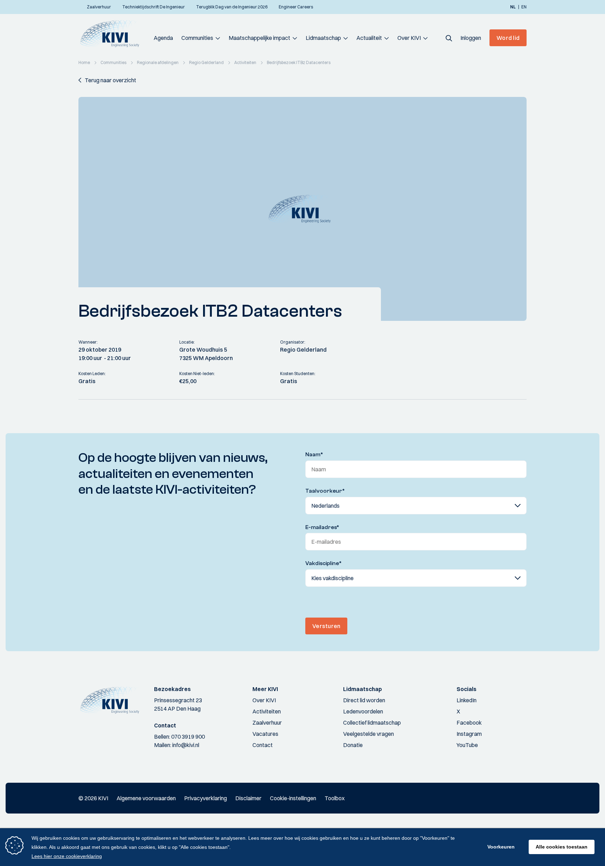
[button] (449, 37)
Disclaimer (248, 798)
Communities (197, 37)
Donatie (353, 744)
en (524, 7)
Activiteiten (266, 711)
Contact (262, 744)
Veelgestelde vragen (368, 733)
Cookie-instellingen (293, 798)
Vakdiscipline (323, 563)
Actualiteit (369, 37)
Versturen (326, 625)
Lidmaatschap (323, 37)
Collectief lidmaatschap (372, 722)
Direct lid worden (364, 700)
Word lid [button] (508, 37)
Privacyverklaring (205, 798)
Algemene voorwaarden (146, 798)
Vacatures (265, 733)
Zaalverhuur (267, 722)
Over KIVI (409, 37)
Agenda (163, 37)
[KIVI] (112, 33)
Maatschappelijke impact (259, 37)
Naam (314, 454)
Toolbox (335, 798)
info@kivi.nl (185, 744)
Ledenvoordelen (363, 711)
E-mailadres (322, 527)
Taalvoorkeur (325, 491)
